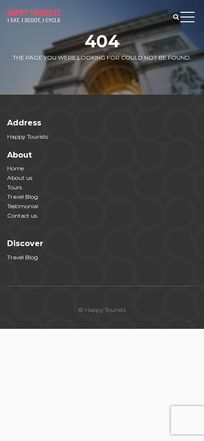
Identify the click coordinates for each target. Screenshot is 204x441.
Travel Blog (22, 196)
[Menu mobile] (187, 19)
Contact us (22, 215)
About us (19, 177)
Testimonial (22, 206)
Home (15, 168)
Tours (14, 187)
